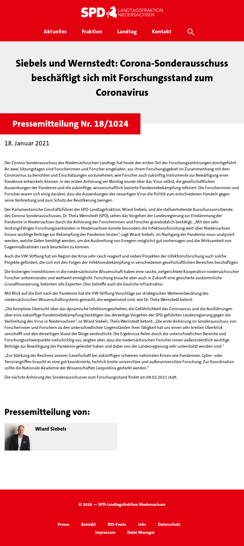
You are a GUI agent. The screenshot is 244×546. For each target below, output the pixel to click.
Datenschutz (169, 524)
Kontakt (88, 524)
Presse (63, 524)
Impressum (105, 532)
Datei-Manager (141, 532)
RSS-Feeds (117, 524)
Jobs (142, 524)
